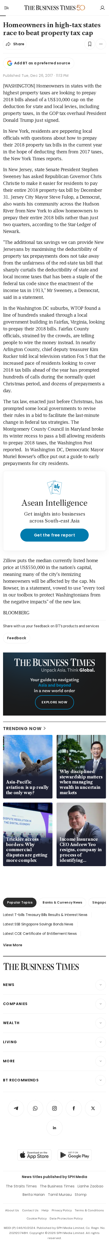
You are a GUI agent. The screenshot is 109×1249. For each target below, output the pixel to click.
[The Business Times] (50, 7)
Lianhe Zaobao (90, 1186)
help (45, 1210)
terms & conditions (89, 1210)
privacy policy (62, 1210)
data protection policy (66, 1218)
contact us (30, 1210)
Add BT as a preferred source (42, 63)
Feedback (16, 638)
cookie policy (37, 1218)
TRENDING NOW (22, 728)
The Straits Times (21, 1186)
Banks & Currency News (62, 902)
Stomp (81, 1194)
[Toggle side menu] (6, 8)
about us (12, 1210)
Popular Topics (19, 902)
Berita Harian (34, 1194)
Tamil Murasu (60, 1194)
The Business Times (57, 1186)
